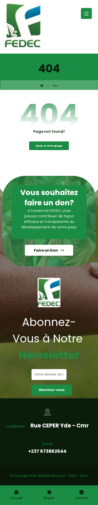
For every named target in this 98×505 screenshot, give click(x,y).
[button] (86, 13)
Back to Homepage (49, 145)
